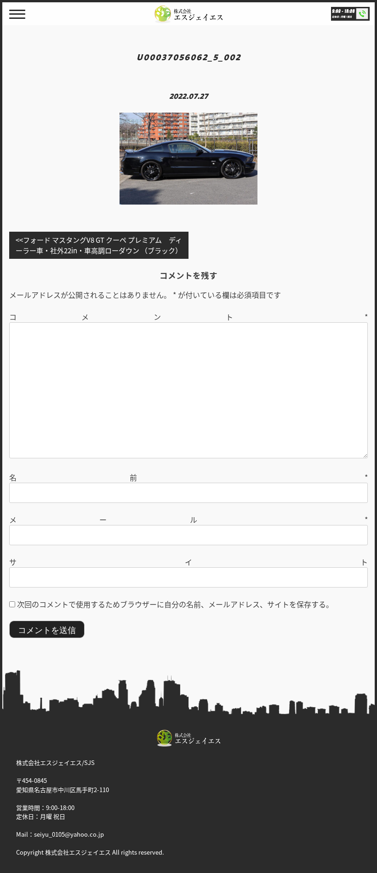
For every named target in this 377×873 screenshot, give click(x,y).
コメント (188, 316)
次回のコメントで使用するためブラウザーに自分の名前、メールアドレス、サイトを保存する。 (175, 604)
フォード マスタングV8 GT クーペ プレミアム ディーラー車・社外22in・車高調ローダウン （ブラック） (99, 245)
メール (188, 519)
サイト (188, 561)
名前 (188, 477)
